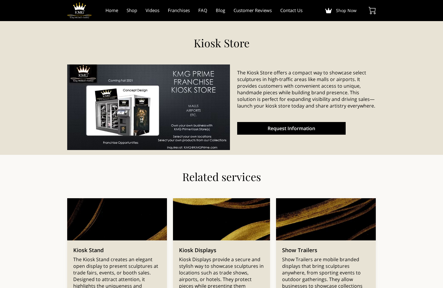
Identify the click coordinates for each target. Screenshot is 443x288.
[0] (372, 10)
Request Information (291, 128)
